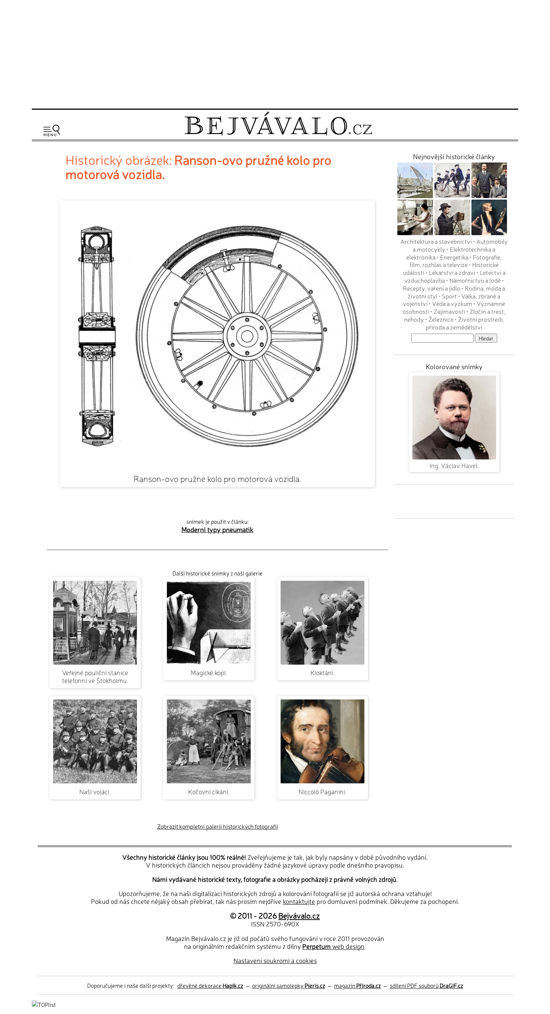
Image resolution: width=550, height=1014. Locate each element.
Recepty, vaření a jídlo (431, 288)
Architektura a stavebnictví (436, 241)
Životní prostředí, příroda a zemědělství (465, 323)
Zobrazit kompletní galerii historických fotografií (217, 826)
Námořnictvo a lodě (475, 280)
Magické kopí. (209, 672)
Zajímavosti (449, 311)
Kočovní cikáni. (209, 791)
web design (333, 946)
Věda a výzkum (452, 303)
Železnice (440, 319)
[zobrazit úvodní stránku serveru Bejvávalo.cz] (278, 133)
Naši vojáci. (95, 791)
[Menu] (51, 130)
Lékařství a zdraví (452, 272)
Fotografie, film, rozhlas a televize (456, 261)
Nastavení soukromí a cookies (275, 960)
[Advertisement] (275, 53)
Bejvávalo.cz (299, 915)
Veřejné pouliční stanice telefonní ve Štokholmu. (95, 676)
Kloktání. (323, 672)
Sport (449, 296)
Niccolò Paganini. (322, 791)
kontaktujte (299, 901)
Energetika (454, 257)
